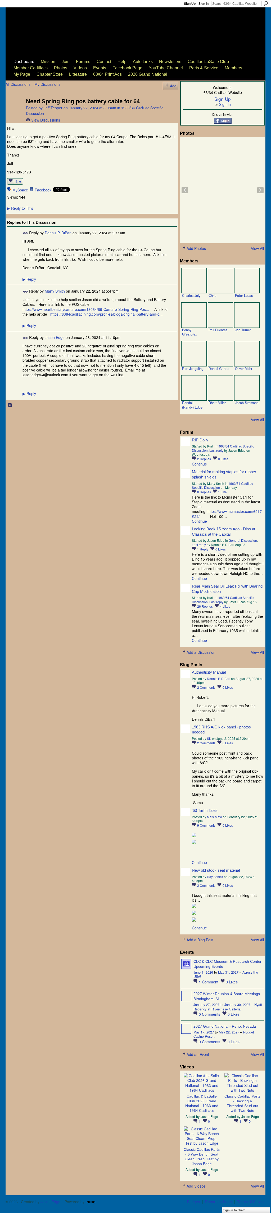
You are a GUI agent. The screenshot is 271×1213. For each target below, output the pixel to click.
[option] (222, 190)
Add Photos (196, 248)
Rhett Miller (217, 402)
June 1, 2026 (203, 972)
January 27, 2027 (206, 1004)
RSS (10, 405)
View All (257, 248)
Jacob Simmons (246, 402)
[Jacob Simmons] (247, 388)
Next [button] (260, 190)
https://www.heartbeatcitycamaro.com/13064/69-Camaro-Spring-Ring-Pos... (85, 309)
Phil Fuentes (218, 330)
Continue (199, 464)
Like (17, 181)
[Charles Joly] (194, 280)
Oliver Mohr (243, 368)
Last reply (216, 450)
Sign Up (190, 4)
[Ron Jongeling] (194, 353)
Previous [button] (185, 190)
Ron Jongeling (193, 368)
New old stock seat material (216, 870)
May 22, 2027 (229, 1032)
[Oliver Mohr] (247, 353)
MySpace (20, 190)
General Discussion (243, 540)
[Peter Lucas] (247, 280)
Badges (193, 1201)
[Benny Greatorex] (194, 315)
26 (205, 606)
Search (266, 3)
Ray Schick (215, 876)
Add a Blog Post (200, 939)
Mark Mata (214, 816)
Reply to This (20, 208)
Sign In (203, 4)
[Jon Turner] (247, 315)
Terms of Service (251, 1201)
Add (173, 85)
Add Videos (196, 1186)
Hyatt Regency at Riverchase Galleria (227, 1006)
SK (209, 738)
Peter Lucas (244, 295)
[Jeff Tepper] (14, 112)
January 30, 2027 (237, 1004)
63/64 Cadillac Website (32, 25)
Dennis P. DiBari (58, 232)
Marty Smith (55, 291)
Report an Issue (218, 1201)
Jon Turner (243, 330)
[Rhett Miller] (220, 388)
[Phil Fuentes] (220, 315)
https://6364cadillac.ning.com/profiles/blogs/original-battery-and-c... (106, 314)
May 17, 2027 (203, 1032)
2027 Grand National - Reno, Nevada (224, 1026)
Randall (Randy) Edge (192, 404)
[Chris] (220, 280)
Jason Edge (55, 337)
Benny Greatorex (189, 332)
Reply (29, 279)
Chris (212, 295)
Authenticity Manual (209, 672)
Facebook (43, 190)
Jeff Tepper (53, 107)
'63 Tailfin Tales (205, 810)
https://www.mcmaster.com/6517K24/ (227, 514)
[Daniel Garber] (220, 353)
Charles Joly (191, 295)
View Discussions (45, 120)
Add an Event (198, 1054)
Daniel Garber (219, 368)
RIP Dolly (200, 440)
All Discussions (18, 84)
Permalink (25, 233)
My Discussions (47, 84)
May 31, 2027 (228, 972)
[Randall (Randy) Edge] (194, 388)
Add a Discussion (201, 652)
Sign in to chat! (234, 1210)
